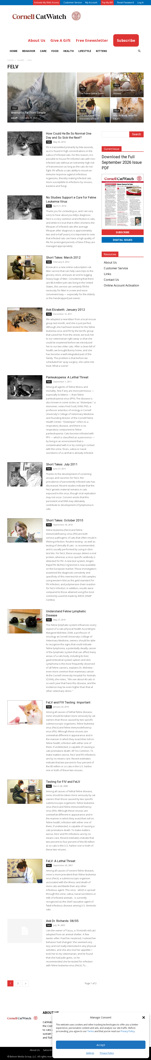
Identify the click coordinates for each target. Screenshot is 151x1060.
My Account (91, 2)
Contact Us (111, 280)
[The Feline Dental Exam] (93, 84)
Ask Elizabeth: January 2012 (65, 309)
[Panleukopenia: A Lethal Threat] (24, 387)
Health (68, 51)
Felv (14, 108)
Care (43, 51)
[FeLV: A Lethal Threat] (24, 871)
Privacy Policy (128, 1031)
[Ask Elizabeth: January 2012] (24, 320)
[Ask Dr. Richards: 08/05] (24, 931)
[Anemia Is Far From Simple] (41, 102)
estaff (14, 117)
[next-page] (25, 983)
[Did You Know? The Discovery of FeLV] (93, 110)
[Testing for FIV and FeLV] (24, 792)
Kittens (101, 51)
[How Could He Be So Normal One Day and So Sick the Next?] (24, 143)
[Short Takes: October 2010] (24, 530)
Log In (140, 2)
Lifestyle (84, 51)
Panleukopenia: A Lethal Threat (67, 377)
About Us (110, 262)
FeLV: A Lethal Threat (60, 861)
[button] (143, 1017)
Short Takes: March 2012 (63, 257)
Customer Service (73, 2)
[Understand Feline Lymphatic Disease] (24, 621)
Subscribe (122, 232)
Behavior (28, 51)
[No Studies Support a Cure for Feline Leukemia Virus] (24, 207)
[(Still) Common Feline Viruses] (127, 84)
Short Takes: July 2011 (62, 464)
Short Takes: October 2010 (64, 520)
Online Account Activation (121, 285)
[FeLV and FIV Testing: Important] (24, 712)
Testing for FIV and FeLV (63, 781)
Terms (90, 1031)
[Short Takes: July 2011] (24, 474)
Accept (100, 1045)
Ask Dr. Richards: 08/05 (62, 921)
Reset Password (125, 2)
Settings (90, 1053)
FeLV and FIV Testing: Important (68, 702)
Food (55, 51)
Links (107, 274)
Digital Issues (122, 240)
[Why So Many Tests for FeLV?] (127, 110)
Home (13, 51)
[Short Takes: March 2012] (24, 267)
